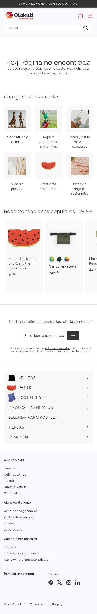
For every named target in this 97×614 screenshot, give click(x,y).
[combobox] (48, 28)
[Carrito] (80, 15)
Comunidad (12, 493)
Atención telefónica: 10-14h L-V (26, 559)
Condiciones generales (20, 511)
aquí (86, 68)
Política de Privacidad (19, 517)
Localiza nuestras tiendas (22, 553)
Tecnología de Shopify (46, 604)
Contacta (10, 547)
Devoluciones (14, 529)
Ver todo (86, 211)
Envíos (8, 523)
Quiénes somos (15, 474)
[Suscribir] (73, 335)
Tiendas (9, 480)
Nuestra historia (15, 487)
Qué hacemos (14, 468)
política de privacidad (57, 348)
